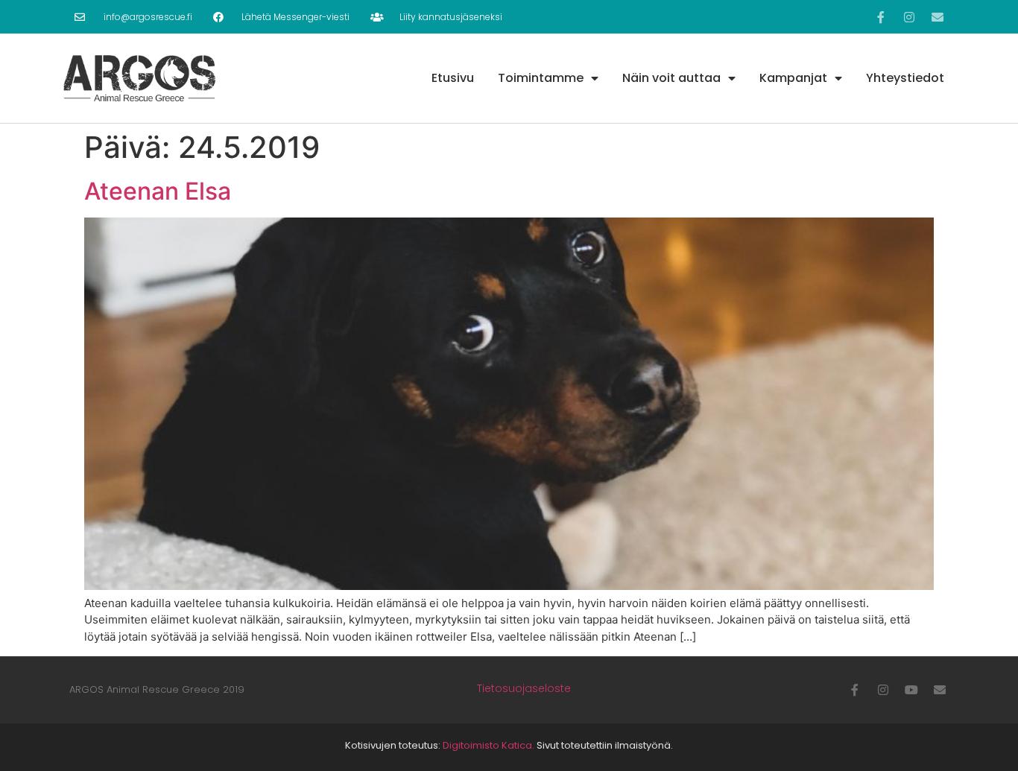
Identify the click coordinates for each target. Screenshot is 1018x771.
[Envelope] (937, 17)
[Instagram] (909, 17)
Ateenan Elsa (157, 191)
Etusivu (452, 77)
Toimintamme (541, 77)
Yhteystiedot (905, 77)
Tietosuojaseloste (524, 688)
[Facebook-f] (881, 17)
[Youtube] (911, 690)
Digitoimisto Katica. (488, 745)
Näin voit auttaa (671, 77)
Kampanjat (793, 77)
